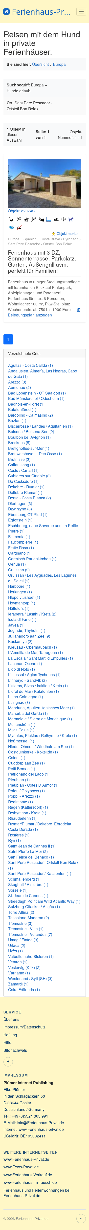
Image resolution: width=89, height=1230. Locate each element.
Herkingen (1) (20, 591)
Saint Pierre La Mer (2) (28, 851)
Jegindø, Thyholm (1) (26, 630)
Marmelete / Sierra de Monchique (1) (40, 718)
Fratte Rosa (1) (21, 547)
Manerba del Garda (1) (28, 713)
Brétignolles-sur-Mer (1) (28, 448)
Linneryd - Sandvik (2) (27, 680)
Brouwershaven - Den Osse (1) (35, 453)
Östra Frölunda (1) (24, 989)
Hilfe (7, 1042)
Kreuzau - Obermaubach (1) (32, 647)
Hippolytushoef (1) (24, 597)
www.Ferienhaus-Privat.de (26, 1159)
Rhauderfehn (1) (22, 818)
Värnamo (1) (19, 972)
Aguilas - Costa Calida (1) (30, 365)
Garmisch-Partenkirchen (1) (32, 558)
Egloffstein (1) (20, 519)
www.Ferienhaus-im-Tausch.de (30, 1182)
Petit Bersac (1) (21, 768)
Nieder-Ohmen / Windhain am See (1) (41, 746)
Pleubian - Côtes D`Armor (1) (33, 785)
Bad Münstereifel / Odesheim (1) (36, 398)
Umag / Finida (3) (23, 939)
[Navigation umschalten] (81, 11)
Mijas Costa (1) (21, 729)
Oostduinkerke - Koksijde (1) (33, 751)
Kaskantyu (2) (20, 641)
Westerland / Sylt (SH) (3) (30, 978)
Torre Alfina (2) (21, 912)
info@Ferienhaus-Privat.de (40, 1122)
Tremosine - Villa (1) (26, 928)
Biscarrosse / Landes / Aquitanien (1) (40, 426)
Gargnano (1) (19, 553)
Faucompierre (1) (23, 542)
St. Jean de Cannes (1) (28, 895)
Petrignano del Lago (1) (28, 774)
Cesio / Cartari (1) (23, 470)
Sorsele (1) (17, 890)
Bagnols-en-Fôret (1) (26, 404)
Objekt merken (68, 233)
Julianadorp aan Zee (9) (29, 636)
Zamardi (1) (18, 983)
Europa (59, 64)
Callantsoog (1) (21, 464)
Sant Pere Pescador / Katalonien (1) (39, 873)
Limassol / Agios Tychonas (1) (34, 674)
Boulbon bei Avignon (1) (29, 437)
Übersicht (40, 64)
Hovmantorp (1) (21, 602)
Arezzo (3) (17, 381)
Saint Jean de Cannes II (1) (32, 845)
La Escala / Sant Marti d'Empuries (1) (40, 658)
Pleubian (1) (19, 779)
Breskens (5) (19, 442)
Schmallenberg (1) (24, 879)
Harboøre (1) (19, 586)
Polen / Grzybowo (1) (26, 790)
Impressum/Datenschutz (24, 1026)
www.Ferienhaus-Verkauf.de (27, 1174)
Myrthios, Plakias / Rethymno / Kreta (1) (42, 735)
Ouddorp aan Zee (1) (26, 762)
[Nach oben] (81, 1218)
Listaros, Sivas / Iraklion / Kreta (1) (38, 685)
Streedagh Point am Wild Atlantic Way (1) (44, 901)
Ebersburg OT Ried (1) (27, 514)
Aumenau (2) (19, 387)
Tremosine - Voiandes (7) (30, 934)
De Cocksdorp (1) (23, 481)
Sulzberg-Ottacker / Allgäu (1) (34, 906)
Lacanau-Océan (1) (25, 663)
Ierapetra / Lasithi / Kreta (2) (32, 613)
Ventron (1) (17, 961)
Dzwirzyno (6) (20, 508)
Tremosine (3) (20, 923)
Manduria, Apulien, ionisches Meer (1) (41, 707)
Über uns (11, 1019)
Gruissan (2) (19, 569)
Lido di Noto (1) (21, 669)
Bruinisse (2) (19, 459)
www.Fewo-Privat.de (21, 1166)
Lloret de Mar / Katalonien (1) (33, 691)
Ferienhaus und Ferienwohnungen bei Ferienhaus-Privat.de (36, 1192)
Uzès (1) (15, 950)
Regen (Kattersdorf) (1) (28, 807)
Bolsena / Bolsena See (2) (31, 431)
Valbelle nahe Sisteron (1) (31, 956)
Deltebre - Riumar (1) (26, 486)
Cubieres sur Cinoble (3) (29, 475)
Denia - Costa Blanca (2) (29, 497)
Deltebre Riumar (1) (25, 492)
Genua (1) (17, 564)
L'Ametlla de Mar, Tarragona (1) (35, 652)
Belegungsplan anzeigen (30, 314)
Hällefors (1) (18, 608)
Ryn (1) (14, 840)
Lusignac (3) (19, 702)
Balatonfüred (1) (22, 409)
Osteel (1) (16, 757)
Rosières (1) (18, 834)
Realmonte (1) (20, 801)
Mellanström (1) (21, 724)
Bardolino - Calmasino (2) (30, 415)
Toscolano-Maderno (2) (28, 917)
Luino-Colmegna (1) (25, 696)
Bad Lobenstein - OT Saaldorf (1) (37, 393)
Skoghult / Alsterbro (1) (28, 884)
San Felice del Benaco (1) (31, 857)
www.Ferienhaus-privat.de (41, 1129)
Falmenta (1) (19, 536)
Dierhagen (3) (20, 503)
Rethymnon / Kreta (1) (27, 812)
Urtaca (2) (16, 945)
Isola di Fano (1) (22, 619)
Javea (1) (16, 625)
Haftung (10, 1034)
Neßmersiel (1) (21, 740)
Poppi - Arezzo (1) (24, 796)
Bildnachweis (15, 1050)
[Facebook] (8, 1061)
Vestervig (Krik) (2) (24, 967)
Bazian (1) (17, 420)
